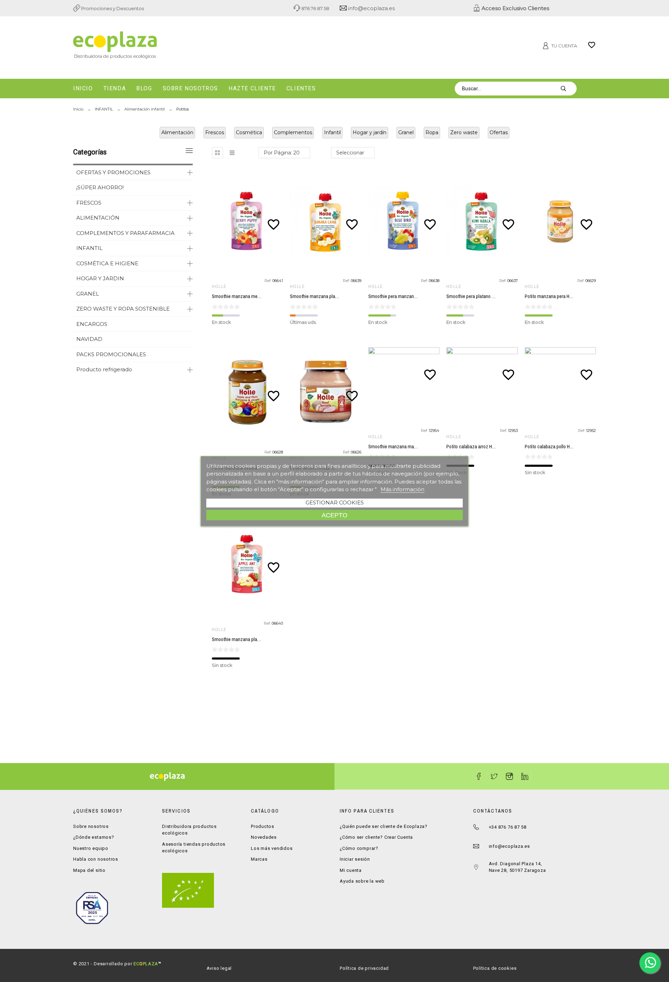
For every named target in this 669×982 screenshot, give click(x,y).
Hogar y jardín (369, 132)
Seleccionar (350, 153)
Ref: (268, 280)
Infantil (332, 132)
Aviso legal (219, 968)
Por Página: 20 (282, 153)
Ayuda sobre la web (362, 881)
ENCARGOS (91, 324)
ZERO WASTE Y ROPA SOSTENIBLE (123, 308)
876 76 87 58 (314, 8)
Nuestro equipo (90, 848)
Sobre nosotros (91, 826)
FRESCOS (88, 202)
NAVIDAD (89, 339)
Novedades (264, 837)
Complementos (293, 132)
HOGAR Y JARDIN (100, 278)
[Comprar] (249, 222)
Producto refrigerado (104, 369)
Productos (262, 826)
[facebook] (478, 776)
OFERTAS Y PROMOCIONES (113, 172)
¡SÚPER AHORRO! (100, 187)
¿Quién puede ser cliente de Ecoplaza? (384, 826)
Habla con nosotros (95, 859)
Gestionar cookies (335, 502)
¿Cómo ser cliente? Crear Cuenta (376, 837)
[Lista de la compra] (591, 47)
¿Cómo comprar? (359, 848)
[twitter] (494, 776)
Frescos (214, 132)
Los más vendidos (271, 848)
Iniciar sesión (355, 859)
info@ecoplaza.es (371, 8)
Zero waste (464, 132)
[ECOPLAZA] (156, 46)
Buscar (568, 89)
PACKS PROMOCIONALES (111, 354)
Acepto (334, 514)
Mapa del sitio (89, 870)
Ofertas (499, 132)
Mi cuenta (351, 870)
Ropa (431, 132)
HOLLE (219, 286)
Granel (406, 132)
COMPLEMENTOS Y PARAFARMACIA (125, 233)
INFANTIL (89, 248)
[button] (217, 152)
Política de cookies (495, 968)
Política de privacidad (364, 968)
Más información (402, 489)
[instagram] (509, 776)
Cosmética (249, 132)
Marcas (259, 859)
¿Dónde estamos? (93, 837)
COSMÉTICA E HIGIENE (107, 263)
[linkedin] (524, 776)
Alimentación (177, 132)
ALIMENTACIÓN (98, 217)
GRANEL (87, 293)
